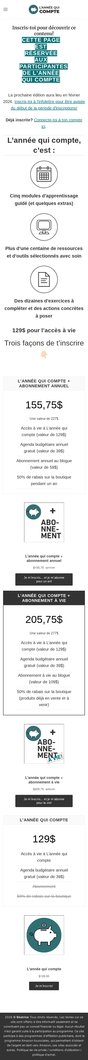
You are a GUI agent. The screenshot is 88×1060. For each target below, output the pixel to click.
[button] (5, 9)
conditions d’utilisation (64, 1050)
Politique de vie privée (32, 1050)
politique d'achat (43, 1054)
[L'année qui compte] (44, 9)
